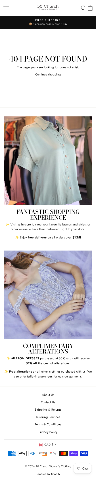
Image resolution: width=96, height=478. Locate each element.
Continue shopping (48, 74)
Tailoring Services (48, 417)
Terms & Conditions (48, 424)
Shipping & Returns (48, 409)
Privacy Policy (48, 432)
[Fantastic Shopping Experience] (48, 160)
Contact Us (48, 402)
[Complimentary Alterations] (48, 295)
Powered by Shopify (48, 474)
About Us (48, 394)
